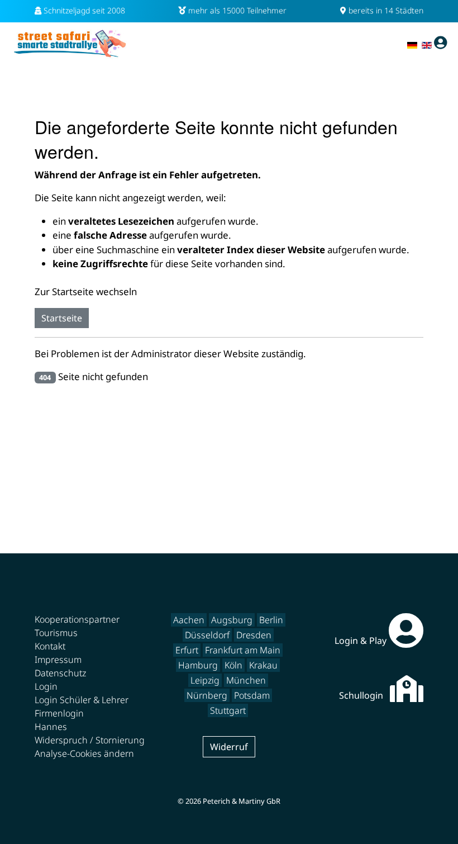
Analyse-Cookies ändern (84, 753)
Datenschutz (60, 673)
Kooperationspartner (77, 619)
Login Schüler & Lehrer (81, 700)
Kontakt (50, 646)
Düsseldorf (207, 635)
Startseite (61, 318)
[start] (69, 42)
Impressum (58, 659)
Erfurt (186, 650)
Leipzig (205, 680)
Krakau (263, 665)
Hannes (51, 726)
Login (46, 686)
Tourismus (56, 633)
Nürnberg (207, 695)
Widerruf (229, 747)
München (246, 680)
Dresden (253, 635)
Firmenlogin (59, 713)
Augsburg (231, 620)
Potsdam (252, 695)
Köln (233, 665)
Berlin (271, 620)
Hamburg (198, 665)
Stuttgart (228, 710)
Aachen (188, 620)
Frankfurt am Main (242, 650)
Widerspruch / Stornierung (90, 740)
